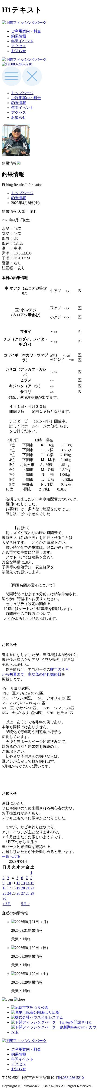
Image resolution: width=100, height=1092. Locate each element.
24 (9, 893)
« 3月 (7, 904)
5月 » (25, 904)
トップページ (22, 93)
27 (23, 893)
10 (9, 883)
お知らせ (18, 51)
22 (32, 888)
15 (32, 883)
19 (18, 888)
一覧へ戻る (11, 857)
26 (18, 893)
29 (32, 893)
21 (28, 888)
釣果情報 (18, 36)
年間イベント (22, 41)
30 (4, 898)
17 (9, 888)
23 (4, 893)
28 (28, 893)
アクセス (18, 46)
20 (23, 888)
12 (18, 883)
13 (23, 883)
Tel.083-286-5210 (70, 1078)
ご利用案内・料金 (26, 31)
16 (4, 888)
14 (28, 883)
